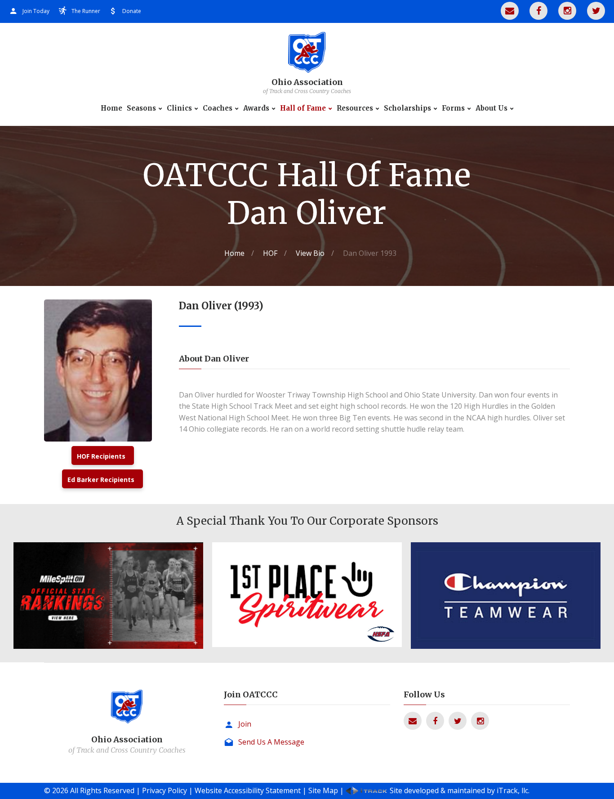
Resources (355, 108)
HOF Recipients (101, 456)
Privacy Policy (164, 790)
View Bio (310, 253)
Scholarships (407, 108)
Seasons (141, 108)
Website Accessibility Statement (248, 790)
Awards (256, 108)
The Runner (85, 11)
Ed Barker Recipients (100, 479)
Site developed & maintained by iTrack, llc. (459, 790)
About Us (491, 108)
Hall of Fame (303, 108)
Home (111, 108)
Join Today (35, 11)
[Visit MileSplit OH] (108, 595)
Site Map (323, 790)
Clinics (179, 108)
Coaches (217, 108)
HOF (270, 253)
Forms (453, 108)
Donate (131, 11)
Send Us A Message (271, 742)
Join (244, 724)
